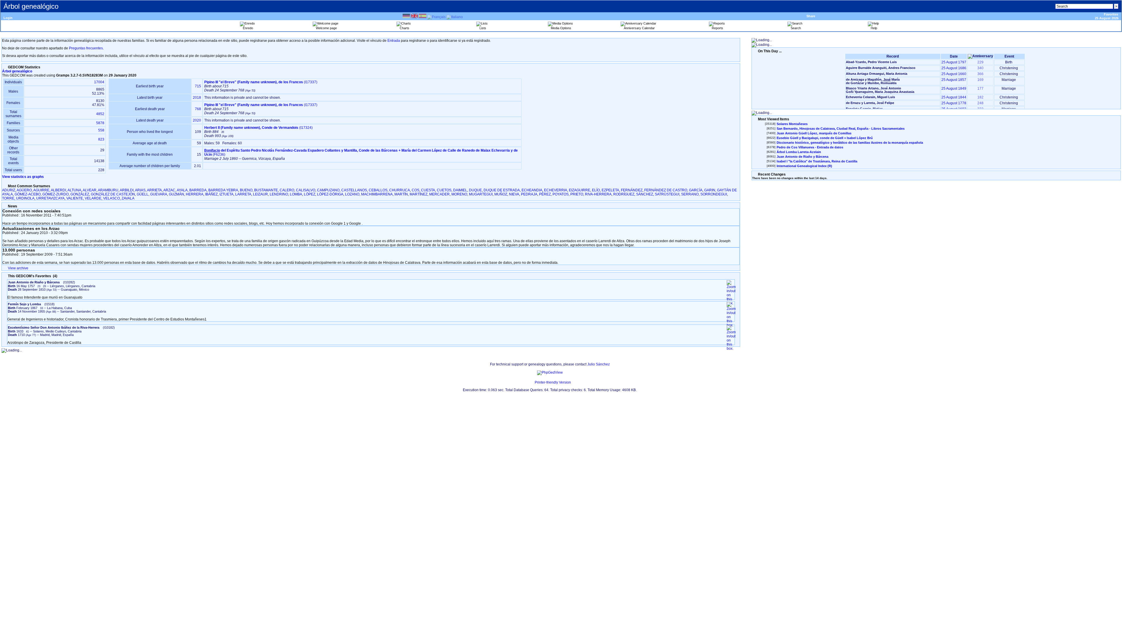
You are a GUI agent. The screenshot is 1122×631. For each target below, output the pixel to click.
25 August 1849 (953, 88)
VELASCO (111, 198)
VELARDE (93, 198)
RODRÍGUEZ (623, 194)
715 (198, 86)
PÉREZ (545, 194)
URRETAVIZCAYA (50, 198)
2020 (197, 120)
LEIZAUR (260, 194)
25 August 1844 (953, 97)
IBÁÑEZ (211, 194)
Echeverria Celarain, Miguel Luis (870, 97)
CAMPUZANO (328, 190)
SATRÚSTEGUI (667, 194)
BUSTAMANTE (266, 190)
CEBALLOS (378, 190)
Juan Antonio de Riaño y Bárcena (802, 156)
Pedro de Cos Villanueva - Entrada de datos (810, 147)
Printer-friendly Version (553, 382)
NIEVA (514, 194)
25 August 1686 (953, 68)
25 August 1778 (953, 103)
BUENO (246, 190)
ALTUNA (74, 190)
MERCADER (439, 194)
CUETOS (444, 190)
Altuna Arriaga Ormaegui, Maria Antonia (876, 73)
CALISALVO (305, 190)
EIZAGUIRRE (579, 190)
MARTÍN (401, 194)
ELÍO (596, 190)
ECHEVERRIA (555, 190)
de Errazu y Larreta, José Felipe (870, 103)
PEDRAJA (529, 194)
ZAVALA (128, 198)
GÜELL (142, 194)
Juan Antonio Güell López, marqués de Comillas (814, 133)
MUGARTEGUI (481, 194)
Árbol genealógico (17, 71)
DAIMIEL (460, 190)
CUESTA (428, 190)
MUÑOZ (500, 194)
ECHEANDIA (532, 190)
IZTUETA (226, 194)
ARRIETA (154, 190)
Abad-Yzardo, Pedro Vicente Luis (871, 62)
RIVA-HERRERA (598, 194)
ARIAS (140, 190)
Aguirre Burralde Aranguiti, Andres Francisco (880, 68)
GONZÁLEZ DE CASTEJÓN (113, 194)
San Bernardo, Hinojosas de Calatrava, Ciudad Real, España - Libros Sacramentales (841, 128)
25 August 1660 (953, 74)
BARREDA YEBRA (223, 190)
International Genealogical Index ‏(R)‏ (804, 166)
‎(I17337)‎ (260, 82)
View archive (18, 268)
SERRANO (690, 194)
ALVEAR (89, 190)
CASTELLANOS (354, 190)
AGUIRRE (41, 190)
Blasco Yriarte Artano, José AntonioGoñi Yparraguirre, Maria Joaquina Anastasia (880, 89)
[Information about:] (5, 67)
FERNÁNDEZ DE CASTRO (665, 190)
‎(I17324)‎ (258, 128)
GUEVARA (158, 194)
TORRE (8, 198)
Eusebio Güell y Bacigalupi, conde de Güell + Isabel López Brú (825, 138)
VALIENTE (74, 198)
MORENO (459, 194)
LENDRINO (279, 194)
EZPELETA (610, 190)
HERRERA (194, 194)
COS (415, 190)
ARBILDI (127, 190)
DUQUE (475, 190)
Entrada (393, 41)
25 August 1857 (953, 80)
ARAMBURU (108, 190)
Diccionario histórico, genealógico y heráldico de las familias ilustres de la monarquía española (850, 142)
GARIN (709, 190)
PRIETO (576, 194)
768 (198, 109)
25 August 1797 (953, 62)
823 (101, 139)
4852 (100, 114)
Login (8, 18)
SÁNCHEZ (644, 194)
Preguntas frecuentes (86, 48)
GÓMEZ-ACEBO (28, 194)
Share (810, 16)
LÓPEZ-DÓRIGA (330, 194)
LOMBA (296, 194)
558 (101, 130)
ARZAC (169, 190)
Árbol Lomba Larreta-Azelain (799, 152)
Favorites (1111, 14)
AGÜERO (24, 190)
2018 (197, 98)
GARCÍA (695, 190)
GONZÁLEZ (79, 194)
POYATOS (561, 194)
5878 (100, 123)
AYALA (182, 190)
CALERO (287, 190)
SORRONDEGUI (713, 194)
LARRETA (243, 194)
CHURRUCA (399, 190)
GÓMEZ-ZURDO (55, 194)
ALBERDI (58, 190)
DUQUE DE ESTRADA (502, 190)
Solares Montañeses (792, 124)
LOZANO (352, 194)
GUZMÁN (176, 194)
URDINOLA (25, 198)
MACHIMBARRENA (377, 194)
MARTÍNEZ (418, 194)
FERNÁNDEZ (632, 190)
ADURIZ (8, 190)
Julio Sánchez (598, 364)
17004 (99, 82)
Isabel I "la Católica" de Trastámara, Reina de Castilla (817, 161)
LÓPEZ (309, 194)
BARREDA (198, 190)
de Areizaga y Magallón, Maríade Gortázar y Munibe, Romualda (873, 81)
